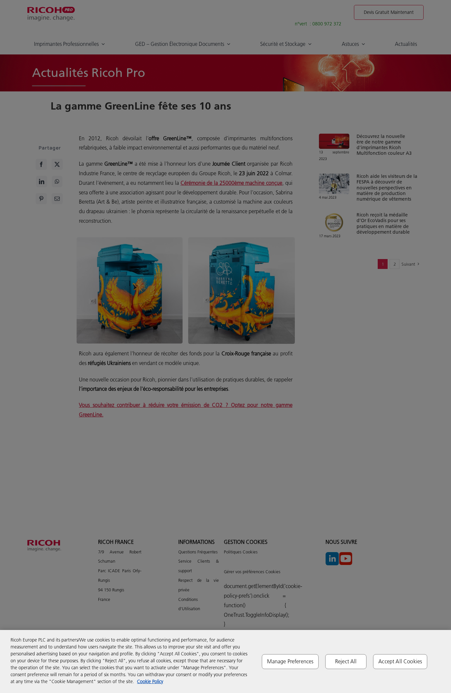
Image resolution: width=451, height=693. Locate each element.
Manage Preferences (290, 661)
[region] (225, 661)
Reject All (346, 661)
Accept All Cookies (400, 661)
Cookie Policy (150, 681)
